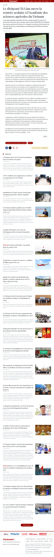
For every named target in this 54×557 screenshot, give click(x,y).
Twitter (10, 147)
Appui (51, 539)
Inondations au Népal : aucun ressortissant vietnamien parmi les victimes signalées (17, 193)
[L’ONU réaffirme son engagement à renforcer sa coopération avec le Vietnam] (43, 180)
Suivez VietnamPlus (36, 148)
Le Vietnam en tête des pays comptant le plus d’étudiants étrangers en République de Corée (18, 314)
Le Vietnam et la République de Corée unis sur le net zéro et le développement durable (18, 350)
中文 (43, 1)
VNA (32, 541)
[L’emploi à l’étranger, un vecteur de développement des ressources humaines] (43, 234)
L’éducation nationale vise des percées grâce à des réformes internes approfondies (18, 330)
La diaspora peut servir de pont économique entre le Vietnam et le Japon (17, 158)
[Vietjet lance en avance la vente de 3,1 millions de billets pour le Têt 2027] (43, 264)
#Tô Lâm (30, 143)
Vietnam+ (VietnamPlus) (13, 1)
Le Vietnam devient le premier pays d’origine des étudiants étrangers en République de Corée (17, 298)
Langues (28, 541)
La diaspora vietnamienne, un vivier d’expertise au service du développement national (18, 407)
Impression (13, 147)
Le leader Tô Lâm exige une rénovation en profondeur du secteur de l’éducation (16, 427)
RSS (48, 539)
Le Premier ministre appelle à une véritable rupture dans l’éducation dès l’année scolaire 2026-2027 (17, 210)
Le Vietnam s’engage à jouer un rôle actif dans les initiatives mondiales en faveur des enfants (18, 487)
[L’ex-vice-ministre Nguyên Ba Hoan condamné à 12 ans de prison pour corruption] (43, 509)
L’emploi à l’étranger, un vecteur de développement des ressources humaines (16, 231)
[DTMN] (26, 534)
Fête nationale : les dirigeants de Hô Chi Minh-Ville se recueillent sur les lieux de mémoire (18, 366)
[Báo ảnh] (36, 534)
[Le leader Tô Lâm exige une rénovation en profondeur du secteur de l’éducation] (43, 430)
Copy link (17, 147)
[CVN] (17, 534)
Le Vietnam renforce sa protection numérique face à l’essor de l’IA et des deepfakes (18, 445)
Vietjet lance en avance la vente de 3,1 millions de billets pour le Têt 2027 (17, 261)
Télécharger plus (27, 525)
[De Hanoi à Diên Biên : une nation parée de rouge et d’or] (43, 249)
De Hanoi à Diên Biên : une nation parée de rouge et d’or (16, 246)
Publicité (46, 541)
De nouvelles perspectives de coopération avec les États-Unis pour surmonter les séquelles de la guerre (18, 387)
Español (39, 1)
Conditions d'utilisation (41, 539)
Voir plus (8, 154)
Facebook (6, 147)
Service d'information (38, 541)
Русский (46, 1)
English (31, 1)
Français (35, 1)
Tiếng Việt (27, 1)
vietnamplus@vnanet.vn (34, 549)
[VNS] (8, 534)
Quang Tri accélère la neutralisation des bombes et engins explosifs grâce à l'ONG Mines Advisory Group (16, 279)
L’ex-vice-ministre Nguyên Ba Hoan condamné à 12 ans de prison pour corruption (18, 506)
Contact (50, 541)
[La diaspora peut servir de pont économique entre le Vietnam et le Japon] (43, 161)
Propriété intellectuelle (30, 539)
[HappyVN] (45, 534)
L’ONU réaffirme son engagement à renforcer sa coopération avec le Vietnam (17, 177)
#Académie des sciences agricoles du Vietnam (16, 143)
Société (5, 5)
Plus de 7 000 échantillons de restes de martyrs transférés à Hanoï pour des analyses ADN (18, 468)
